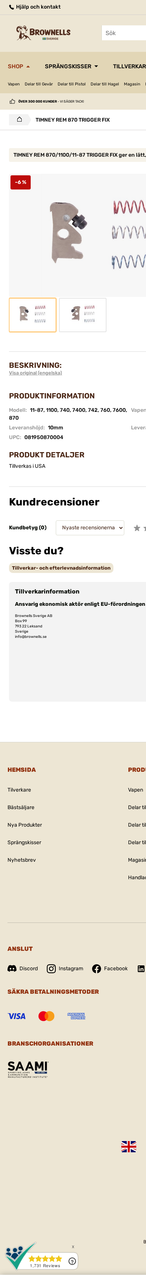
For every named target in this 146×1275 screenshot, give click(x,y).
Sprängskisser (68, 66)
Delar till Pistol (72, 84)
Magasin (132, 84)
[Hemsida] (17, 119)
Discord (28, 968)
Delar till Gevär (39, 84)
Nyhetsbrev (21, 860)
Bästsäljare (20, 807)
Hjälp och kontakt (38, 7)
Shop (15, 66)
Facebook (116, 968)
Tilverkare (19, 790)
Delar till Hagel (105, 84)
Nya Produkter (24, 825)
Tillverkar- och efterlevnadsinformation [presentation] (61, 568)
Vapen (14, 84)
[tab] (61, 568)
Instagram (71, 968)
